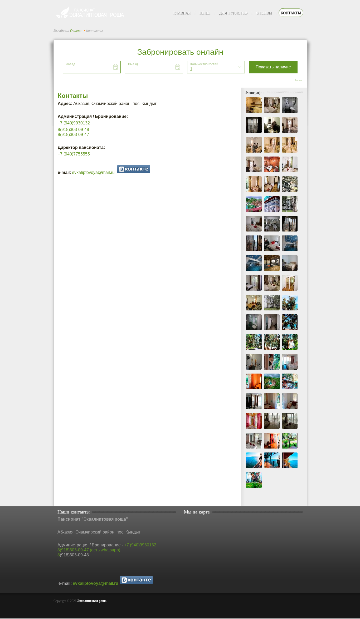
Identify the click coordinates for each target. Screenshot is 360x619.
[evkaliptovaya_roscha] (272, 350)
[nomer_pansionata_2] (272, 409)
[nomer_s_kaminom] (272, 449)
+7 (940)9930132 (140, 545)
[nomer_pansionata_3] (290, 409)
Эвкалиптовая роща (91, 601)
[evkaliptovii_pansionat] (290, 350)
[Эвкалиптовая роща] (91, 13)
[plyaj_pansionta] (254, 468)
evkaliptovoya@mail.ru (94, 172)
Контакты (73, 95)
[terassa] (272, 468)
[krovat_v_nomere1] (290, 370)
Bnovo (298, 80)
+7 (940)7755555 (74, 154)
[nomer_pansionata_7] (254, 449)
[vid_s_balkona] (290, 468)
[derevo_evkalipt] (290, 311)
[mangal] (290, 389)
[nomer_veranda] (290, 449)
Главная (76, 31)
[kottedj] (272, 370)
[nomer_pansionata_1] (254, 409)
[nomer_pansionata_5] (272, 429)
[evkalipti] (290, 330)
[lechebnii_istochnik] (272, 389)
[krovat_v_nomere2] (254, 389)
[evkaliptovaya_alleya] (254, 350)
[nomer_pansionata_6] (290, 429)
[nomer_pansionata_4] (254, 429)
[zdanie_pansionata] (254, 488)
